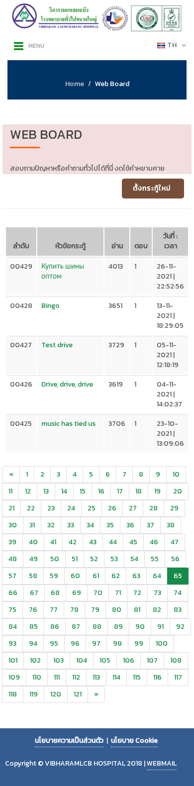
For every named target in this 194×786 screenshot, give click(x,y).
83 (178, 609)
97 (96, 643)
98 (117, 643)
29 (174, 508)
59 (54, 576)
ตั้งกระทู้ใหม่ (152, 188)
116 (157, 677)
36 (130, 525)
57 (12, 576)
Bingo (50, 305)
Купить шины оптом (62, 271)
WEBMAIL (162, 763)
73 (157, 593)
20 (177, 491)
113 (96, 677)
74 (178, 593)
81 (137, 609)
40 (33, 542)
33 (70, 525)
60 (75, 576)
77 (54, 609)
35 (110, 525)
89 (118, 626)
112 (76, 677)
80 (116, 609)
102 (35, 660)
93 (12, 643)
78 (74, 609)
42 (73, 542)
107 (152, 660)
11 (10, 491)
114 (116, 677)
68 (55, 593)
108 (176, 660)
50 (54, 559)
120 (55, 694)
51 (75, 559)
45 (133, 542)
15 (83, 491)
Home (74, 84)
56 (175, 559)
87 (76, 626)
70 (98, 593)
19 (157, 491)
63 (136, 576)
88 (97, 626)
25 (92, 508)
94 (33, 643)
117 (178, 677)
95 (54, 643)
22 (31, 508)
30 (12, 525)
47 (175, 542)
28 (153, 508)
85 (33, 626)
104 (81, 660)
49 (33, 559)
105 (104, 660)
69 (76, 593)
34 (90, 525)
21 (11, 508)
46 (154, 542)
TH (172, 45)
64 (157, 576)
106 (128, 660)
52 (94, 559)
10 (176, 474)
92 (180, 626)
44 (113, 542)
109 (14, 677)
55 (155, 559)
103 (58, 660)
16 (101, 491)
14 (64, 491)
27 (133, 508)
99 (138, 643)
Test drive (57, 345)
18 (138, 491)
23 (51, 508)
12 (28, 491)
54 (134, 559)
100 (162, 643)
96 (75, 643)
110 (36, 677)
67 (34, 593)
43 (93, 542)
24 (71, 508)
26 (112, 508)
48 (12, 559)
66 (12, 593)
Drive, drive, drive (67, 384)
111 (57, 677)
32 (51, 525)
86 (54, 626)
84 (12, 626)
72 (137, 593)
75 (12, 609)
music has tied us (68, 423)
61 (96, 576)
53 (114, 559)
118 (12, 694)
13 (46, 491)
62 (115, 576)
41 (53, 542)
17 (120, 491)
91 (160, 626)
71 (118, 593)
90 (140, 626)
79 (95, 609)
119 (33, 694)
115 (137, 677)
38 (171, 525)
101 (12, 660)
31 (32, 525)
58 (33, 576)
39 (12, 542)
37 (150, 525)
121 (78, 694)
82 (157, 609)
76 (33, 609)
